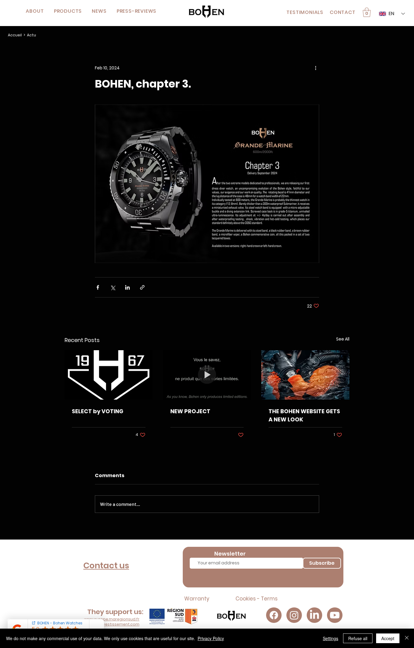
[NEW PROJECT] (207, 375)
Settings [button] (330, 638)
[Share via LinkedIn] (127, 287)
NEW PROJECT (190, 411)
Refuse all (357, 638)
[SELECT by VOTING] (109, 375)
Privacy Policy (211, 638)
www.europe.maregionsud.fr (111, 619)
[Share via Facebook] (98, 287)
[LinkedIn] (314, 615)
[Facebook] (273, 615)
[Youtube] (334, 615)
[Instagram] (294, 615)
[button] (68, 11)
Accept (387, 638)
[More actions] (315, 68)
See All (342, 339)
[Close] (406, 638)
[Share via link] (142, 287)
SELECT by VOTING (97, 411)
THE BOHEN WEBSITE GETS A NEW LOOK (304, 415)
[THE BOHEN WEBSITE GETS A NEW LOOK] (305, 375)
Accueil (15, 35)
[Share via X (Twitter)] (112, 287)
